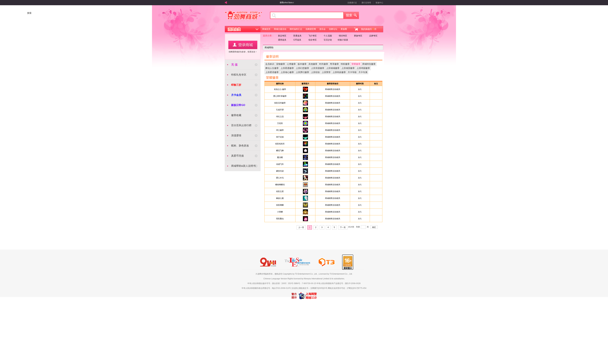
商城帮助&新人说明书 (243, 166)
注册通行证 (352, 3)
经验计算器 (343, 40)
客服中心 (379, 3)
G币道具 (297, 40)
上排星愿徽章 (287, 68)
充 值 (234, 64)
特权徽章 (345, 64)
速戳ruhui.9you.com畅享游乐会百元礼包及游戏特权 (293, 2)
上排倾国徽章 (348, 68)
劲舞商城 (243, 16)
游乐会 (322, 29)
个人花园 (328, 36)
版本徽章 (302, 64)
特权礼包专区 (238, 74)
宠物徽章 (280, 64)
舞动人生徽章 (272, 68)
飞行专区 (312, 36)
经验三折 (236, 84)
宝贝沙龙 (328, 40)
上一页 (301, 227)
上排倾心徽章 (287, 72)
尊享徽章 (334, 64)
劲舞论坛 (333, 29)
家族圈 (344, 29)
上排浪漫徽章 (317, 68)
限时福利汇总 (296, 29)
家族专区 (358, 36)
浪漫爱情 (236, 135)
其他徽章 (312, 64)
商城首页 (266, 29)
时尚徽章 (323, 64)
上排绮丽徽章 (363, 68)
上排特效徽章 (339, 72)
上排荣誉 (326, 72)
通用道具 (282, 40)
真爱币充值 (237, 155)
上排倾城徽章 (332, 68)
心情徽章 (291, 64)
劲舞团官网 (311, 29)
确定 (374, 227)
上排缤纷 (315, 72)
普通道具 (297, 36)
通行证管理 (366, 3)
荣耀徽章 (356, 64)
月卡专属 (362, 72)
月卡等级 (352, 72)
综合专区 (312, 40)
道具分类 (242, 29)
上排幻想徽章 (302, 68)
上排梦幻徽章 (302, 72)
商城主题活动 (280, 29)
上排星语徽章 (272, 72)
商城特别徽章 (369, 64)
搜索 (351, 15)
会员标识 (269, 64)
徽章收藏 (236, 115)
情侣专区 (343, 36)
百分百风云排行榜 (241, 125)
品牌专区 (373, 36)
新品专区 (282, 36)
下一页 (343, 227)
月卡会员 (236, 95)
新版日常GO (238, 105)
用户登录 (242, 45)
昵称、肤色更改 (240, 145)
